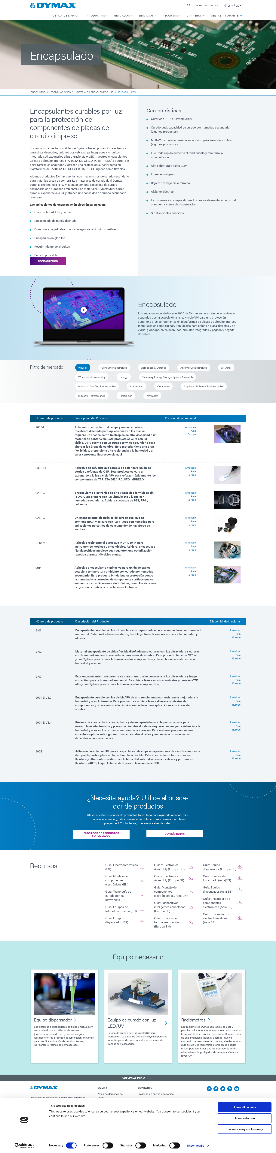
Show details (195, 1145)
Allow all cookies (245, 1107)
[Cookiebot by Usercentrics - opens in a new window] (24, 1145)
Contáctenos (48, 261)
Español (233, 5)
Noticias (201, 5)
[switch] (108, 1145)
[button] (66, 15)
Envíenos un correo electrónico (156, 1094)
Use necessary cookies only (244, 1129)
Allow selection (245, 1118)
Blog (214, 5)
